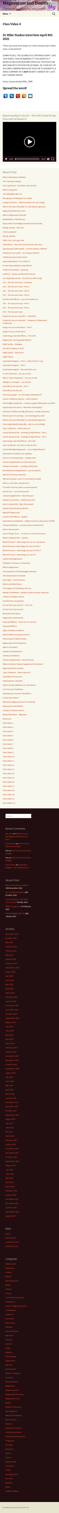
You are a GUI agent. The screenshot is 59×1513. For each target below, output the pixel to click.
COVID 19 (9, 1314)
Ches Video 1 (8, 723)
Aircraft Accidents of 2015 (13, 348)
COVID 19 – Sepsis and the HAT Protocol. (19, 274)
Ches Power (10, 843)
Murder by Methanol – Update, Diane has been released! (26, 592)
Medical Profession (13, 1407)
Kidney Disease (11, 1381)
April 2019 (9, 1039)
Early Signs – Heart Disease (14, 580)
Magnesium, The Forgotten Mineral (17, 340)
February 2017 (11, 1140)
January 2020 (10, 1001)
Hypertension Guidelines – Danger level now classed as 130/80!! (29, 521)
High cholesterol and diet (13, 668)
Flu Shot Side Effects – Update (15, 517)
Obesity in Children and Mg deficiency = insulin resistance (26, 411)
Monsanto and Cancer (11, 613)
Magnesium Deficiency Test (14, 211)
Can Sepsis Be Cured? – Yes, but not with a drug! (22, 278)
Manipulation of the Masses (14, 219)
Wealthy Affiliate (12, 1491)
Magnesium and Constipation (14, 643)
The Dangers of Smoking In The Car (17, 588)
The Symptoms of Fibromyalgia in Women (20, 571)
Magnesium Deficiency (14, 1394)
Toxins (8, 1470)
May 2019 (9, 1035)
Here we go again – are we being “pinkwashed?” (22, 394)
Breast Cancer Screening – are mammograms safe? (24, 416)
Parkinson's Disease (13, 1428)
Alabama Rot (10, 1264)
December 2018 (11, 1056)
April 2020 (9, 988)
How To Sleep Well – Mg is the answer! (18, 504)
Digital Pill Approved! (11, 512)
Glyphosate (10, 1360)
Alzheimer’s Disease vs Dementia (16, 563)
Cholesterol (10, 1302)
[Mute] (48, 159)
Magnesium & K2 (12, 1390)
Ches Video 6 (8, 740)
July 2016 (9, 1169)
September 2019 (12, 1018)
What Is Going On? (10, 190)
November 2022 (11, 934)
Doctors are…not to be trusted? (16, 491)
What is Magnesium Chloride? (14, 215)
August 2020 (10, 972)
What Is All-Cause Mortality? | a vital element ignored (24, 206)
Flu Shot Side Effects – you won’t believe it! (20, 299)
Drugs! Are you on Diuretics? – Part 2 (17, 327)
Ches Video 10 (8, 756)
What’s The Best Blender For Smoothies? (19, 685)
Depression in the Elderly (13, 706)
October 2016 (11, 1157)
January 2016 (10, 1195)
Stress (8, 1457)
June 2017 (9, 1127)
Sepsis (8, 1453)
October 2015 (11, 1207)
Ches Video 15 (8, 777)
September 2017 (12, 1115)
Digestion (9, 1335)
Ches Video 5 (8, 735)
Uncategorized (11, 1474)
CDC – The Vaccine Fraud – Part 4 (16, 295)
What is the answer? (11, 529)
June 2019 (9, 1031)
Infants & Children (12, 1373)
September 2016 (12, 1161)
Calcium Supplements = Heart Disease (18, 495)
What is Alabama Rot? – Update (15, 538)
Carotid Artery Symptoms (13, 601)
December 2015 (11, 1199)
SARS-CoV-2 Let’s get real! (13, 240)
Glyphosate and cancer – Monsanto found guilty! (22, 407)
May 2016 (9, 1178)
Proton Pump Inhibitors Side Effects (17, 265)
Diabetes (9, 1327)
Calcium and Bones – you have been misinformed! (23, 525)
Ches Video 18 (8, 790)
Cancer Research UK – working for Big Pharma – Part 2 (25, 432)
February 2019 (11, 1047)
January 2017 (10, 1144)
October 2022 (11, 938)
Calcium (8, 1289)
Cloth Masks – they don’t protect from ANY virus (22, 244)
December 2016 (11, 1148)
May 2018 (9, 1085)
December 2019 (11, 1005)
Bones (8, 1285)
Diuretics (9, 1339)
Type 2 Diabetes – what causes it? (16, 428)
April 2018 (9, 1089)
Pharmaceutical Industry (15, 1436)
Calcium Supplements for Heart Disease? (19, 462)
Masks (8, 1403)
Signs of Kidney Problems (13, 630)
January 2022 (10, 951)
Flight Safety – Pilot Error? (13, 352)
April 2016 (9, 1182)
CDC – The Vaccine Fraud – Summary (17, 282)
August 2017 (10, 1119)
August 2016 (10, 1165)
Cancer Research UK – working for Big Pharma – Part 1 (25, 437)
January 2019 (10, 1052)
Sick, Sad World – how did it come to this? (20, 185)
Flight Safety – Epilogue (12, 344)
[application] (29, 142)
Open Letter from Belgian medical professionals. (23, 223)
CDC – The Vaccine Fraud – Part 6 (16, 286)
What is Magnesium (10, 567)
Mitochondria (10, 1419)
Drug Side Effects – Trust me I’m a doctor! (19, 622)
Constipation (10, 1310)
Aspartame (10, 1268)
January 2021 (10, 959)
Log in (7, 1233)
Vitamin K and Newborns (12, 651)
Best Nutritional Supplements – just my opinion (22, 470)
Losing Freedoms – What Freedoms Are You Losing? (24, 202)
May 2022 (9, 942)
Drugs (7, 1348)
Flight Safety (8, 357)
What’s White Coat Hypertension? (16, 634)
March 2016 (10, 1186)
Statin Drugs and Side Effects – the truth (19, 336)
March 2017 (10, 1136)
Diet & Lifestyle (11, 1331)
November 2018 (11, 1060)
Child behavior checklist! (13, 681)
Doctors (8, 1344)
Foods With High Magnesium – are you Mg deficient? (24, 449)
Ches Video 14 (8, 773)
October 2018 (11, 1064)
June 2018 (9, 1081)
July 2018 (9, 1077)
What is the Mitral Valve (12, 584)
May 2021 (9, 955)
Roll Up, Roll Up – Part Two (13, 227)
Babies (8, 1276)
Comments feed (12, 1242)
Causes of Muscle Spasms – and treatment (20, 399)
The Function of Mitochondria (14, 639)
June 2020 (9, 980)
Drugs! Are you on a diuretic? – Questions (19, 316)
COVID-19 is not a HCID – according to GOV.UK (21, 253)
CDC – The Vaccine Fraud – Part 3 (16, 303)
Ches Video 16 (8, 782)
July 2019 (9, 1026)
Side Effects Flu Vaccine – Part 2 (16, 386)
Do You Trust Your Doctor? (13, 609)
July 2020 (9, 976)
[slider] (27, 159)
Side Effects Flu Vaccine (12, 390)
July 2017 (9, 1123)
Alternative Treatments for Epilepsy (17, 453)
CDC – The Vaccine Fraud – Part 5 (16, 291)
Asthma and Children (11, 655)
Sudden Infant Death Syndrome (15, 508)
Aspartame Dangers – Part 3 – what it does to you (23, 361)
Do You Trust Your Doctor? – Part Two (18, 605)
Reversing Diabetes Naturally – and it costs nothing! (24, 424)
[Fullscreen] (52, 159)
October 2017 (11, 1110)
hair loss (8, 1365)
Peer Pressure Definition (13, 689)
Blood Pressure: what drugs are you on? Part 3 (21, 546)
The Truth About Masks (12, 181)
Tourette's (9, 1466)
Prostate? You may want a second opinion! (20, 487)
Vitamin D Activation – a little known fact (19, 500)
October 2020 (11, 963)
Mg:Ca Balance (11, 1411)
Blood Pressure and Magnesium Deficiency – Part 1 (17, 836)
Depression (10, 1323)
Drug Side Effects (10, 626)
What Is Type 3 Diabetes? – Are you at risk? (20, 378)
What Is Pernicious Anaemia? (14, 474)
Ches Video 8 (8, 748)
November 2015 (11, 1203)
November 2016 (11, 1153)
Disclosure (7, 719)
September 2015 (12, 1212)
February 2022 (11, 946)
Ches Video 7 (8, 744)
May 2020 (9, 984)
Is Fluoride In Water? (11, 697)
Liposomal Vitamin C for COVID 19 (16, 261)
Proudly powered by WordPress (16, 1507)
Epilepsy (8, 1352)
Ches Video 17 (8, 786)
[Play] (6, 159)
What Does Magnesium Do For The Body (19, 702)
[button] (29, 141)
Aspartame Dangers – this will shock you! (19, 369)
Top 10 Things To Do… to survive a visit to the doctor (24, 533)
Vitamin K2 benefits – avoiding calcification (20, 466)
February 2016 (11, 1190)
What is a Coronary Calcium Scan (16, 483)
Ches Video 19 (8, 794)
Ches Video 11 (8, 761)
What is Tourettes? (10, 647)
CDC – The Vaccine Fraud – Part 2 (16, 307)
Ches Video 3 (8, 727)
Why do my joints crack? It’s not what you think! (22, 479)
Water (7, 1487)
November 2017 (11, 1106)
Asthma (8, 1272)
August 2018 (10, 1073)
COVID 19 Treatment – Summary (15, 270)
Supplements (10, 1461)
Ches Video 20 (8, 799)
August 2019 (10, 1022)
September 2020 (12, 967)
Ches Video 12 (8, 765)
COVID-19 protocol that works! (15, 257)
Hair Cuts (9, 833)
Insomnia (9, 1377)
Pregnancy (9, 1440)
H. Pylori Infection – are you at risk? (17, 373)
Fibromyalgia (10, 1356)
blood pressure (11, 1280)
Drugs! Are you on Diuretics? (14, 331)
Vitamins (8, 1483)
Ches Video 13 (8, 769)
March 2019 (10, 1043)
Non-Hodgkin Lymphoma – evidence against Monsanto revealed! (29, 403)
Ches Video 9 (8, 752)
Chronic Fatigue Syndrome (16, 1306)
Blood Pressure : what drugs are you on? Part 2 (22, 550)
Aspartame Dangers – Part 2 (14, 365)
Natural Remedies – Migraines (15, 714)
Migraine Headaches (13, 1415)
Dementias (9, 1318)
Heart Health (10, 1369)
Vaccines (9, 1478)
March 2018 (10, 1094)
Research (9, 1449)
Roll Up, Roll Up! (9, 236)
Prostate (9, 1445)
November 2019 (11, 1009)
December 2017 (11, 1102)
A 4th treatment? (9, 232)
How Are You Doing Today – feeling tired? (19, 458)
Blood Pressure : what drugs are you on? (19, 554)
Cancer (8, 1293)
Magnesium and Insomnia (13, 618)
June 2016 (9, 1174)
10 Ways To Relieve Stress (13, 596)
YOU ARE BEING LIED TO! (12, 194)
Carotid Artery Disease (14, 1297)
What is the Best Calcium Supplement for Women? (23, 664)
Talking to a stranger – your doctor (17, 382)
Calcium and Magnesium (12, 559)
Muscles (8, 1424)
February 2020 (11, 997)
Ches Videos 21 (9, 803)
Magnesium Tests (12, 1398)
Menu (5, 13)
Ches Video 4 (8, 731)
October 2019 (11, 1014)
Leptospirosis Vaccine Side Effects (17, 693)
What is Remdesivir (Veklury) (14, 177)
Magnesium (10, 1386)
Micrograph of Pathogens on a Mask (17, 198)
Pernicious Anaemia (13, 1432)
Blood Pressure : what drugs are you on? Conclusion (24, 542)
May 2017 (9, 1132)
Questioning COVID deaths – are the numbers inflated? (25, 249)
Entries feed (10, 1238)
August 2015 (10, 1216)
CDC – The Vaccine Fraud (13, 312)
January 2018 (10, 1098)
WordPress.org (11, 1246)
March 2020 (10, 993)
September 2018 (12, 1068)
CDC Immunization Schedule (14, 575)
